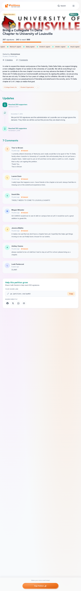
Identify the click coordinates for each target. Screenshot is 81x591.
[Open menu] (73, 5)
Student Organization (27, 87)
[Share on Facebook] (7, 303)
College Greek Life (10, 87)
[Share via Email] (24, 303)
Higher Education (9, 14)
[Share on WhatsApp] (18, 303)
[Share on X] (13, 303)
